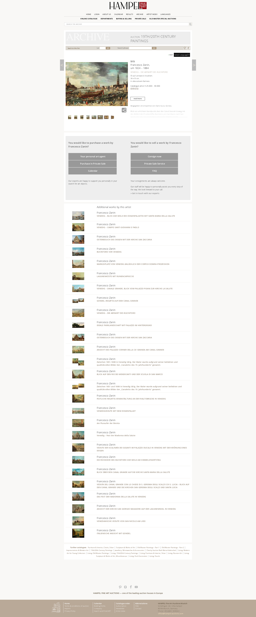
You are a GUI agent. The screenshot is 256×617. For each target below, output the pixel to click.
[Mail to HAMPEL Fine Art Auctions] (188, 48)
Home (88, 14)
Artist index (120, 611)
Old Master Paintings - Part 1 (148, 547)
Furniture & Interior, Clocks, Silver (101, 547)
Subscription (121, 606)
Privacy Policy (70, 611)
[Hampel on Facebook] (131, 587)
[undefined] (75, 219)
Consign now (154, 156)
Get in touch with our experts (145, 193)
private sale (140, 19)
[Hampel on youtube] (136, 587)
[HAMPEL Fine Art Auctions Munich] (128, 6)
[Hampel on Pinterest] (120, 587)
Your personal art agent (92, 156)
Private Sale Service (154, 163)
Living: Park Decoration (138, 556)
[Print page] (184, 48)
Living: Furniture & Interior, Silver (153, 553)
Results (129, 14)
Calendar (118, 14)
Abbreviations (141, 603)
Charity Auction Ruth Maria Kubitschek (161, 550)
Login (96, 14)
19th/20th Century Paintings (101, 550)
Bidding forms (99, 606)
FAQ (154, 170)
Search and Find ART (102, 611)
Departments (107, 19)
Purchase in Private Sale (92, 163)
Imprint (67, 608)
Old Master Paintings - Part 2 (173, 547)
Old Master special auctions (162, 19)
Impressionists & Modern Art (77, 550)
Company (98, 608)
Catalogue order (123, 603)
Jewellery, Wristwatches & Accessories (129, 550)
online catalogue (88, 19)
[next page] (194, 65)
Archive (139, 14)
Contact (138, 608)
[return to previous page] (62, 65)
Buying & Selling (124, 19)
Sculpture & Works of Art (125, 547)
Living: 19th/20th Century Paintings (124, 553)
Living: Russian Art (175, 553)
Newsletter (120, 608)
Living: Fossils (154, 556)
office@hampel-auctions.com (170, 613)
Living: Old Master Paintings (98, 553)
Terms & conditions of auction (77, 606)
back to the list (74, 48)
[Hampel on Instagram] (125, 587)
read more (138, 99)
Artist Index (152, 14)
